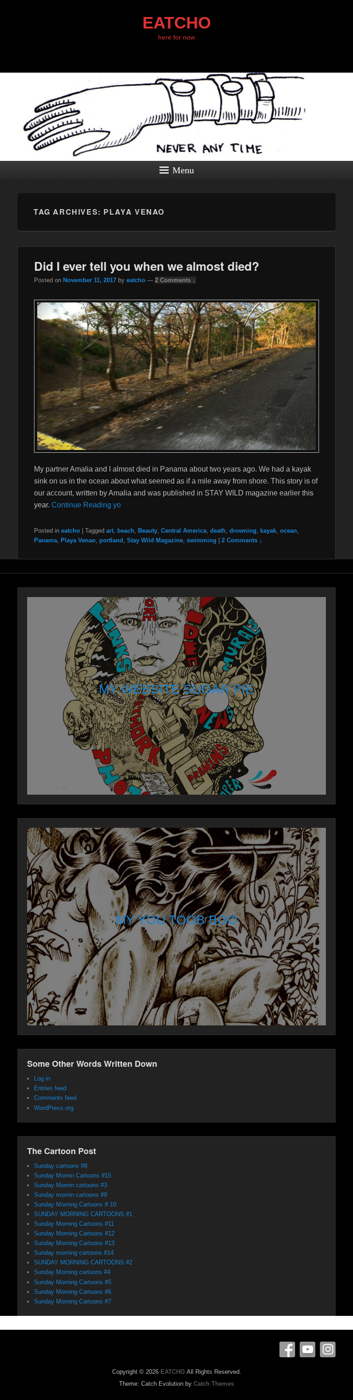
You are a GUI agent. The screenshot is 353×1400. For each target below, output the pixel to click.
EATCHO (176, 22)
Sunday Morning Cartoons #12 (74, 1233)
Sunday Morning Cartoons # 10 (75, 1204)
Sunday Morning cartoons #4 (72, 1272)
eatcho (135, 280)
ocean (288, 530)
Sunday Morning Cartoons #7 (72, 1301)
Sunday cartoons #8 (60, 1165)
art (110, 530)
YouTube (307, 1349)
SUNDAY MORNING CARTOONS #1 (83, 1214)
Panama (45, 540)
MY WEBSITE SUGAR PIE (176, 689)
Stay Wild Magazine (155, 540)
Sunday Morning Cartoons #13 (74, 1243)
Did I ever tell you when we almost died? (146, 265)
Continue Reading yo (86, 505)
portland (111, 540)
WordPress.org (54, 1107)
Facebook (287, 1349)
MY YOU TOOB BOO (176, 920)
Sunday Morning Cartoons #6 (72, 1291)
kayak (268, 530)
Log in (42, 1078)
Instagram (328, 1349)
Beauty (147, 530)
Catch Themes (214, 1383)
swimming (201, 540)
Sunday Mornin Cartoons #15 (72, 1175)
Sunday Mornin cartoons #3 (70, 1185)
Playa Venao (78, 540)
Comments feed (55, 1097)
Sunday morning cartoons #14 (74, 1252)
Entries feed (50, 1088)
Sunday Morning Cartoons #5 (72, 1282)
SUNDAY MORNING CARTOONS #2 (83, 1262)
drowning (242, 530)
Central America (183, 530)
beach (125, 530)
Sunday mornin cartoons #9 (70, 1194)
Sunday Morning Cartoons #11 (74, 1223)
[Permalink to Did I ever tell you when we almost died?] (176, 457)
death (218, 530)
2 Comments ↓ (175, 280)
